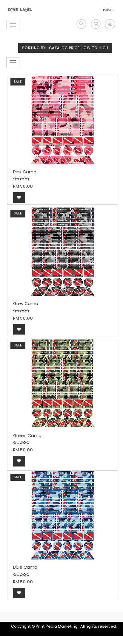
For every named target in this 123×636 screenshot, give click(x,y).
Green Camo (27, 435)
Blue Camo (25, 567)
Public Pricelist (109, 10)
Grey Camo (25, 303)
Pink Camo (24, 172)
